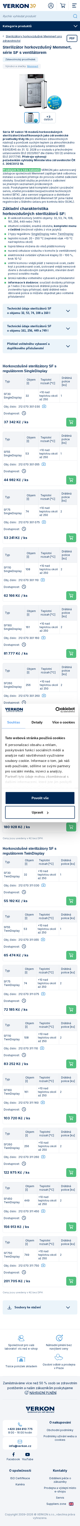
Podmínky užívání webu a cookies (60, 1438)
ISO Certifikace (20, 1478)
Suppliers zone (56, 1503)
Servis (60, 1497)
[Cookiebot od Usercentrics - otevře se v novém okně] (56, 710)
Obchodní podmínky (60, 1430)
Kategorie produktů (17, 26)
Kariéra (20, 1484)
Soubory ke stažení (27, 1307)
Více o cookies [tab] (63, 722)
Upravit (37, 812)
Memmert (32, 66)
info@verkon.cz (20, 1446)
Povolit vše (40, 798)
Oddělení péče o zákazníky (60, 1480)
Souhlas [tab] (13, 722)
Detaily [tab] (37, 722)
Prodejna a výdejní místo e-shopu (60, 1489)
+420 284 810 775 (20, 1429)
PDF (72, 38)
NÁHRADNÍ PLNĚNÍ (43, 1393)
